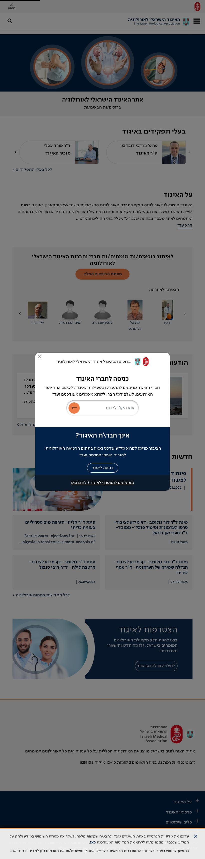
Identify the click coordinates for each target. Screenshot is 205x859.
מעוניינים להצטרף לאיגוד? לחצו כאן (102, 482)
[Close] (40, 357)
